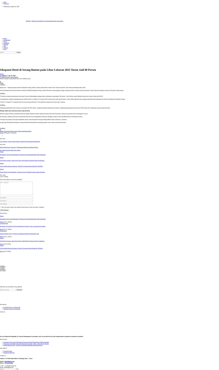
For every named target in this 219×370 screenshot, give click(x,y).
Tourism (5, 47)
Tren (4, 46)
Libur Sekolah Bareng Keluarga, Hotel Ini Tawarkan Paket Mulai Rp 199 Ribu (21, 248)
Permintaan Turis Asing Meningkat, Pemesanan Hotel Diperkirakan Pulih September (23, 219)
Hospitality (6, 43)
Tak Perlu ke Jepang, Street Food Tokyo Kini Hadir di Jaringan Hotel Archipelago (22, 241)
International (6, 40)
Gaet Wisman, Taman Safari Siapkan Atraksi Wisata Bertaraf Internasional (20, 141)
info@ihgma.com (9, 361)
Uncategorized (4, 223)
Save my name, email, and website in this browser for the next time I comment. (23, 207)
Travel (5, 41)
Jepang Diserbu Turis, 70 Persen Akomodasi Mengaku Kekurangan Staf (19, 233)
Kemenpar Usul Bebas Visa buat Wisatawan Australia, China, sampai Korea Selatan (22, 226)
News (5, 49)
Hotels (2, 74)
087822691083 (9, 363)
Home (5, 38)
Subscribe (19, 289)
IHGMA (5, 44)
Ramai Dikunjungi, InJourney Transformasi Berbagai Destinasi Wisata (19, 147)
